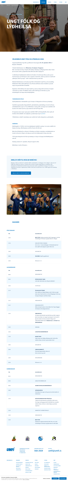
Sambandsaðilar (56, 464)
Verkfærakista (36, 2)
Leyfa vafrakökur (63, 478)
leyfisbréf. (43, 113)
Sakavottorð (27, 464)
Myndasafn (37, 469)
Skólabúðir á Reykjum (29, 462)
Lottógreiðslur (47, 462)
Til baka (2, 5)
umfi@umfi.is (54, 450)
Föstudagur (11, 230)
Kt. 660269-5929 (22, 452)
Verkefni (49, 2)
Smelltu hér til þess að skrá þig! (24, 160)
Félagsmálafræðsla (28, 470)
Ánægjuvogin (27, 469)
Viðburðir (43, 2)
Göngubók (37, 465)
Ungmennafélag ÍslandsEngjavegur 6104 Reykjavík (24, 450)
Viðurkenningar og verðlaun (57, 472)
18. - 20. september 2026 (14, 14)
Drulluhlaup (18, 468)
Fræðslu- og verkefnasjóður (47, 466)
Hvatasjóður (46, 464)
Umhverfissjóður (47, 468)
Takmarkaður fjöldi (18, 99)
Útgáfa (55, 2)
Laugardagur (11, 267)
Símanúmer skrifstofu (38, 448)
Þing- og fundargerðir (56, 469)
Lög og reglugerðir (57, 465)
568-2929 (38, 450)
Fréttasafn (37, 462)
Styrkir (60, 2)
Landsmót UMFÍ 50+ (19, 464)
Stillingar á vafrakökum (46, 478)
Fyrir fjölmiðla (37, 467)
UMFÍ (4, 2)
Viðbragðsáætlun (28, 465)
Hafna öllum (55, 478)
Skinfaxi (36, 464)
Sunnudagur (11, 369)
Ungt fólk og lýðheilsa (15, 5)
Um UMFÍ (55, 462)
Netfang (50, 448)
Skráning (15, 123)
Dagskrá (15, 222)
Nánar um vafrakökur (26, 479)
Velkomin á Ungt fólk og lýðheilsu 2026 (28, 59)
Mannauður (56, 467)
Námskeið (27, 467)
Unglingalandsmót (19, 462)
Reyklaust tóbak (28, 472)
